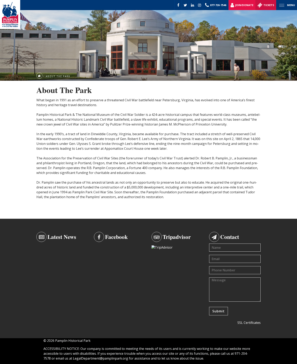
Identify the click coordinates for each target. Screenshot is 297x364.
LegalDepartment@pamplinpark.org (100, 358)
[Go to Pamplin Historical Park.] (39, 76)
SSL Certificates (249, 322)
